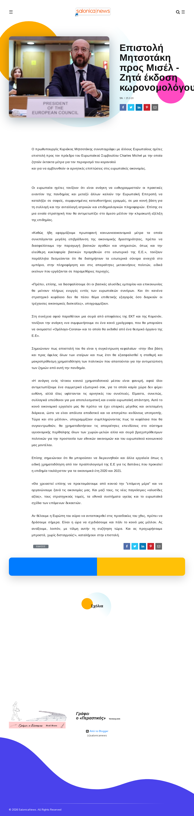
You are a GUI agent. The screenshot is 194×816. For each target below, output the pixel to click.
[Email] (155, 107)
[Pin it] (147, 107)
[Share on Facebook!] (123, 107)
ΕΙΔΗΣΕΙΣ (40, 546)
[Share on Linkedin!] (139, 107)
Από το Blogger (98, 731)
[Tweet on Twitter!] (131, 107)
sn (121, 98)
